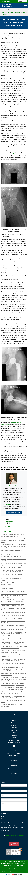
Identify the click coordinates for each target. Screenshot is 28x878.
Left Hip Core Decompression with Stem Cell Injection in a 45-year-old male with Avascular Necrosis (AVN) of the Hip (12, 669)
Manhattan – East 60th (14, 740)
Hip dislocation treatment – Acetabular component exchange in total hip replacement (14, 651)
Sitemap (8, 868)
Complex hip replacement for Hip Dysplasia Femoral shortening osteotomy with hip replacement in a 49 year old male (14, 595)
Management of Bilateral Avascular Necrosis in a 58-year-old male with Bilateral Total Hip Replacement (14, 643)
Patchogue (14, 735)
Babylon (14, 720)
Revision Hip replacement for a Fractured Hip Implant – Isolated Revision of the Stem (12, 571)
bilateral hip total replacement (20, 154)
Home (2, 10)
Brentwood (14, 723)
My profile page (6, 504)
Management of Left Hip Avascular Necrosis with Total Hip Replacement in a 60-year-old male (13, 600)
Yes (3, 816)
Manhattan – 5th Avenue (14, 742)
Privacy (13, 868)
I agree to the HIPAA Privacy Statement (14, 835)
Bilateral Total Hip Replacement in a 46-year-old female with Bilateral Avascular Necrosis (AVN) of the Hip (13, 540)
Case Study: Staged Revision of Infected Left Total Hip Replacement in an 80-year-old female (13, 575)
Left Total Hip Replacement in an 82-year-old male (13, 625)
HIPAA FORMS (14, 857)
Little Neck (14, 730)
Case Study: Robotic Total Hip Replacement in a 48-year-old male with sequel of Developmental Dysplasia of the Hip (13, 633)
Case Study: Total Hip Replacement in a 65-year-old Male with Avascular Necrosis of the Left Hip (13, 628)
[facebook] (14, 746)
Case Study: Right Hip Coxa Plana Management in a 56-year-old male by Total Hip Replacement (13, 555)
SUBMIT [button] (14, 844)
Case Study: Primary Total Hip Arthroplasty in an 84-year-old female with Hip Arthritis (13, 535)
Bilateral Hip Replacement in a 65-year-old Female (13, 563)
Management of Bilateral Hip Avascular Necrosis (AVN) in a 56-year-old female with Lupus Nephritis (13, 697)
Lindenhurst (14, 733)
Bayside (14, 718)
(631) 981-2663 (9, 521)
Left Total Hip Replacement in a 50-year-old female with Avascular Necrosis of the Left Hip (13, 692)
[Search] (26, 1)
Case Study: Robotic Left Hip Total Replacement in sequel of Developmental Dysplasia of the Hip (13, 684)
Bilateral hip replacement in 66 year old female (12, 618)
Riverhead (14, 737)
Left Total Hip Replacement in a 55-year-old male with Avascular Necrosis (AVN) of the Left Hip (13, 566)
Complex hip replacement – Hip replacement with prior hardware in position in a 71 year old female (13, 688)
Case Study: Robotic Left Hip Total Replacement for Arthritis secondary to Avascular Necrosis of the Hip (14, 664)
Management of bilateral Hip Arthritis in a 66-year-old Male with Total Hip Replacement (13, 660)
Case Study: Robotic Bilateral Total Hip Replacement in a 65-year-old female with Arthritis (14, 647)
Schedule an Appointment (14, 512)
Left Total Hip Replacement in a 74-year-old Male (13, 591)
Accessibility (19, 868)
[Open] (25, 5)
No (3, 819)
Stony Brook (14, 728)
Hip (6, 10)
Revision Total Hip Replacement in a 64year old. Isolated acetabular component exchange (12, 604)
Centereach (14, 725)
